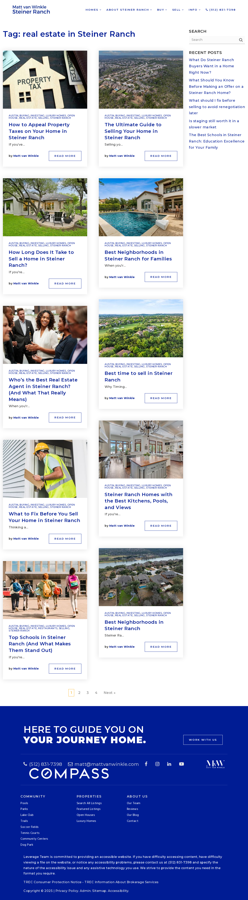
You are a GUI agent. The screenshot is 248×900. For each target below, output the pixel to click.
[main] (124, 353)
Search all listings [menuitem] (89, 803)
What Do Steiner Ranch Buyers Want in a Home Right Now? (211, 66)
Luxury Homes (56, 115)
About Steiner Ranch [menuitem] (128, 9)
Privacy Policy (66, 891)
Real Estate (28, 117)
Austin (13, 115)
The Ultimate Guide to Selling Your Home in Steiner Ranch (133, 131)
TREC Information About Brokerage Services (121, 882)
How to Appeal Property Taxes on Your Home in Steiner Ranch (39, 131)
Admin (85, 891)
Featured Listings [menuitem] (89, 809)
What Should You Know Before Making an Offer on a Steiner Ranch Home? (216, 86)
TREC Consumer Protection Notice (52, 882)
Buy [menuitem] (161, 9)
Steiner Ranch (60, 117)
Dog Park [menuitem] (27, 844)
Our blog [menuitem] (133, 815)
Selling (43, 117)
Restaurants (48, 628)
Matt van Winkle (26, 156)
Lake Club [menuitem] (27, 815)
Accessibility (118, 891)
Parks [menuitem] (24, 809)
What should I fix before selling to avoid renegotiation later (217, 106)
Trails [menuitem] (24, 821)
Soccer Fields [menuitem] (30, 827)
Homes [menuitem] (93, 9)
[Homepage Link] (31, 9)
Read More (65, 155)
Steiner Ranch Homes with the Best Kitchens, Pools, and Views (138, 501)
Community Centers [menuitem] (34, 838)
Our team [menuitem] (133, 803)
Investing (38, 115)
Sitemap (99, 891)
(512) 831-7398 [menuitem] (222, 9)
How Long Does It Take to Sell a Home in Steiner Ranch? (41, 258)
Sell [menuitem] (177, 9)
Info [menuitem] (194, 9)
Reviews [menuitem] (132, 809)
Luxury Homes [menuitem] (86, 821)
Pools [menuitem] (24, 803)
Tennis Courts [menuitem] (30, 833)
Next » (110, 693)
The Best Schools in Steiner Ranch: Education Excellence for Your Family (217, 141)
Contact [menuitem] (133, 821)
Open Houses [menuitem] (86, 815)
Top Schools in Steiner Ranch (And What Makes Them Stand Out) (40, 644)
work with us (203, 739)
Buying (24, 115)
